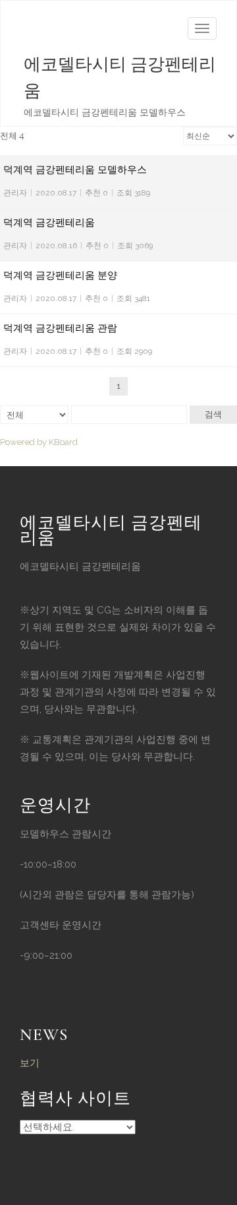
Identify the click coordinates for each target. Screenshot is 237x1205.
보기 (30, 1063)
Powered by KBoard (39, 442)
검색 (213, 414)
